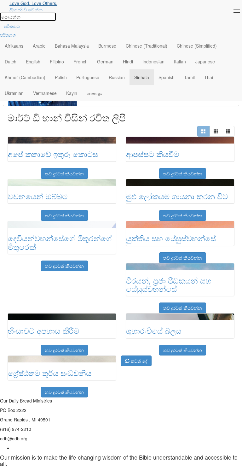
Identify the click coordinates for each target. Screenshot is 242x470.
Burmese (107, 46)
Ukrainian (14, 93)
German (105, 61)
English (33, 61)
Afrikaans (14, 46)
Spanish (166, 77)
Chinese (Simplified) (197, 46)
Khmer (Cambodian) (25, 77)
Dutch (10, 61)
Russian (117, 77)
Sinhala (141, 77)
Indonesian (153, 61)
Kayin (71, 93)
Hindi (128, 61)
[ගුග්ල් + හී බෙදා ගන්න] (19, 170)
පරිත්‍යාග (12, 26)
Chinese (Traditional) (146, 46)
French (80, 61)
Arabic (39, 46)
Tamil (189, 77)
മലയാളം (94, 93)
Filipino (57, 61)
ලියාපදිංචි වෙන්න (26, 9)
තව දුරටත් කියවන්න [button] (64, 173)
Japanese (205, 61)
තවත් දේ (138, 361)
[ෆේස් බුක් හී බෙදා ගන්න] (12, 170)
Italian (180, 61)
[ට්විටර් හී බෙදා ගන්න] (27, 170)
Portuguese (87, 77)
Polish (61, 77)
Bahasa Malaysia (72, 46)
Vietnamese (45, 93)
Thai (208, 77)
